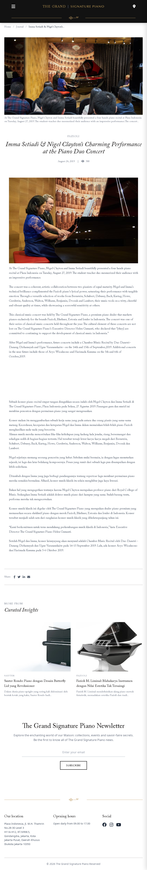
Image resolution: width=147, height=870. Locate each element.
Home (7, 27)
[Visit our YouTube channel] (118, 825)
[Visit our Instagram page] (111, 825)
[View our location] (134, 6)
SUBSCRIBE (73, 765)
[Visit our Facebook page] (104, 825)
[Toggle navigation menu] (13, 6)
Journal (19, 27)
